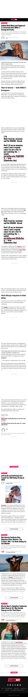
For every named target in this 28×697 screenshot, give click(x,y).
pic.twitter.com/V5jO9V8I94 (14, 157)
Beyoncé (19, 246)
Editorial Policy (23, 688)
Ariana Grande (22, 249)
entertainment (19, 642)
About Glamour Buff (8, 688)
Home (2, 688)
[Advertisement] (14, 9)
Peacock (11, 577)
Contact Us (7, 690)
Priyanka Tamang (9, 483)
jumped (6, 307)
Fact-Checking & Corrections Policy (17, 690)
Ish (6, 38)
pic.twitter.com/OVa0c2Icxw (14, 239)
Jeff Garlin (3, 505)
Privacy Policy (16, 688)
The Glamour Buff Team (10, 552)
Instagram (3, 357)
